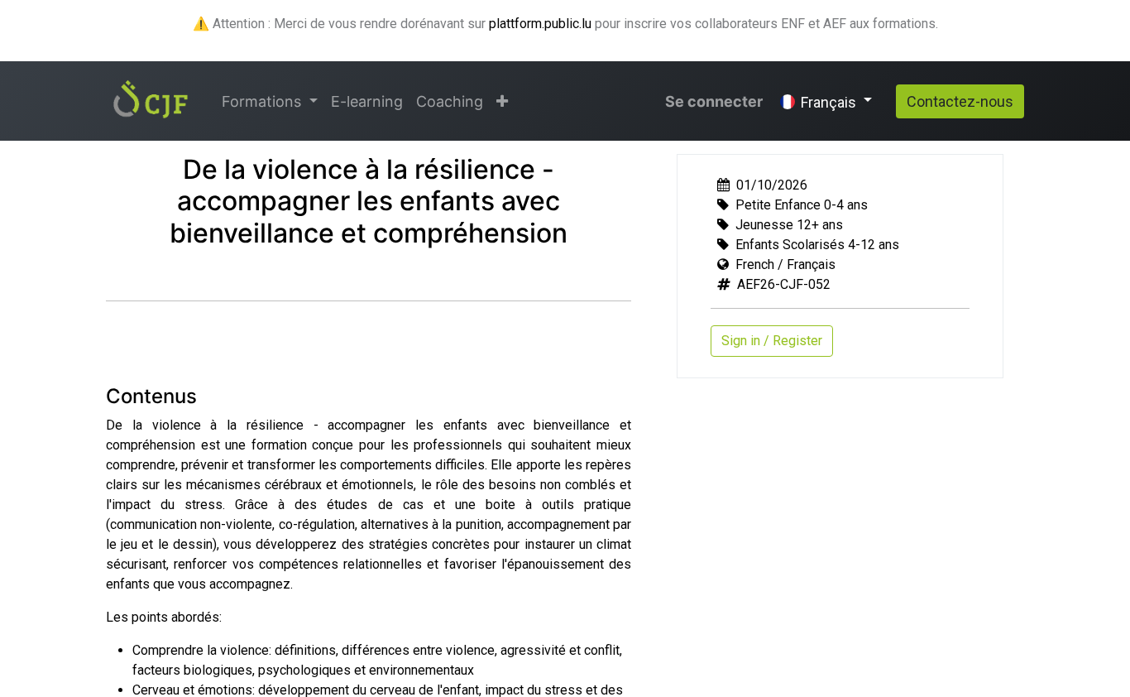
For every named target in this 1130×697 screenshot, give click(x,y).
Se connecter (714, 101)
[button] (502, 101)
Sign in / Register (771, 340)
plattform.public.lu (540, 23)
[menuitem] (366, 101)
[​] (126, 271)
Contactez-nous (960, 101)
